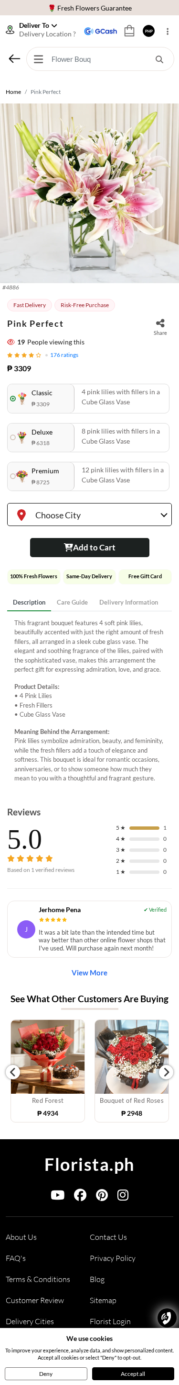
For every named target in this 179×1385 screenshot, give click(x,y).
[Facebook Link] (80, 1197)
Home (13, 91)
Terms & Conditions (38, 1279)
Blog (97, 1279)
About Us (21, 1237)
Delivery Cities (30, 1321)
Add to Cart (94, 547)
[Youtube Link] (57, 1197)
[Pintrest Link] (102, 1197)
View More (89, 972)
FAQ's (16, 1258)
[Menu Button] (38, 59)
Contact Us (108, 1237)
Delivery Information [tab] (128, 602)
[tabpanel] (89, 700)
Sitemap (103, 1300)
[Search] (159, 59)
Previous (13, 1072)
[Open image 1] (89, 193)
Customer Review (35, 1300)
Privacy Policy (113, 1258)
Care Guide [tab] (72, 602)
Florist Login (110, 1321)
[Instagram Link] (122, 1197)
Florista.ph (89, 1164)
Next (166, 1072)
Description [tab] (29, 602)
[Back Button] (14, 58)
